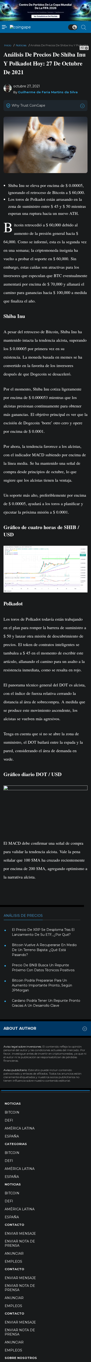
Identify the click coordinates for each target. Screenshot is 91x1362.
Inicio (7, 45)
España (12, 1136)
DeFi (9, 1120)
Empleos (13, 1261)
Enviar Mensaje (20, 1233)
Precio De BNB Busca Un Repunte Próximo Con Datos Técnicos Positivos (43, 967)
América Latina (20, 1128)
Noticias (21, 45)
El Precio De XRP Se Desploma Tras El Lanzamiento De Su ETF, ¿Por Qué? (43, 932)
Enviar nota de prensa (20, 1243)
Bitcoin (12, 1112)
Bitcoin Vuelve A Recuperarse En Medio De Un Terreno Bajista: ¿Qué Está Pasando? (44, 950)
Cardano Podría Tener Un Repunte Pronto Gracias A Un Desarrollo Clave (46, 1003)
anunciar (14, 1253)
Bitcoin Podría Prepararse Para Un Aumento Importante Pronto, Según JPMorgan (42, 985)
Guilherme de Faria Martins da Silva (48, 92)
